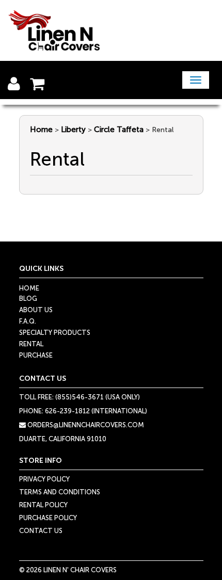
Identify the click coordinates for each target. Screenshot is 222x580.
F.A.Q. (27, 321)
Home (41, 129)
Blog (28, 298)
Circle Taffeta (119, 129)
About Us (36, 310)
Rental (31, 344)
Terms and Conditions (59, 492)
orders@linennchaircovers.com (85, 425)
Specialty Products (54, 332)
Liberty (73, 129)
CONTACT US (40, 531)
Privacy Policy (44, 479)
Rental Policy (43, 505)
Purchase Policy (48, 518)
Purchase (36, 355)
